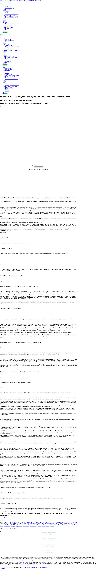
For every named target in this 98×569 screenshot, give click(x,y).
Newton (22, 524)
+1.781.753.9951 (49, 537)
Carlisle (20, 523)
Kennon (61, 523)
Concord (24, 523)
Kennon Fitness (67, 523)
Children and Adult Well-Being (31, 522)
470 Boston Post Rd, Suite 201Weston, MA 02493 (49, 554)
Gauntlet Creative (44, 567)
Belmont (72, 522)
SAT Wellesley (64, 524)
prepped (41, 524)
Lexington (17, 562)
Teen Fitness (74, 524)
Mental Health (14, 524)
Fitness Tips (44, 523)
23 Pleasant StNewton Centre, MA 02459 (49, 536)
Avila (68, 522)
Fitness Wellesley (50, 523)
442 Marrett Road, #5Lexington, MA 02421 (49, 542)
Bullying (16, 523)
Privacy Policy (26, 567)
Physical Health (27, 524)
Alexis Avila (17, 522)
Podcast (40, 522)
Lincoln (4, 524)
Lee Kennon (75, 523)
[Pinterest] (0, 531)
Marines (8, 524)
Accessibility (32, 567)
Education (32, 523)
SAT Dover (45, 524)
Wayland (43, 526)
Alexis (59, 522)
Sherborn (69, 524)
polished (37, 524)
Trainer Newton (26, 526)
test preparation (19, 526)
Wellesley (48, 526)
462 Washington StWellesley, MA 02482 (49, 548)
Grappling (57, 523)
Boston (75, 522)
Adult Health (55, 522)
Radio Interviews (46, 522)
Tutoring (39, 526)
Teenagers (13, 526)
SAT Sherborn (57, 524)
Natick (18, 524)
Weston (52, 526)
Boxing (7, 523)
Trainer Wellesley (33, 526)
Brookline (12, 523)
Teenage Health (7, 526)
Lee (71, 523)
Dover (27, 523)
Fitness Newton (37, 523)
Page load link (3, 568)
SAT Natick (51, 524)
